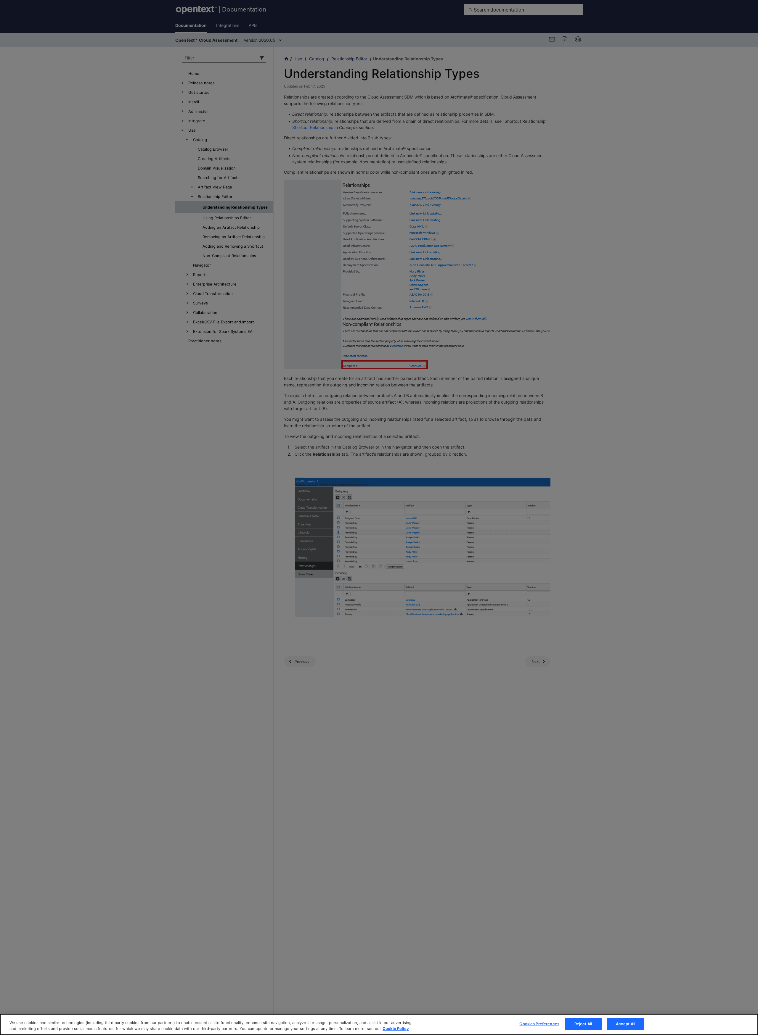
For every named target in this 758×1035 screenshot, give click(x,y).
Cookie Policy (396, 1028)
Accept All (625, 1023)
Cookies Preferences (539, 1023)
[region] (379, 1024)
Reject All (583, 1023)
